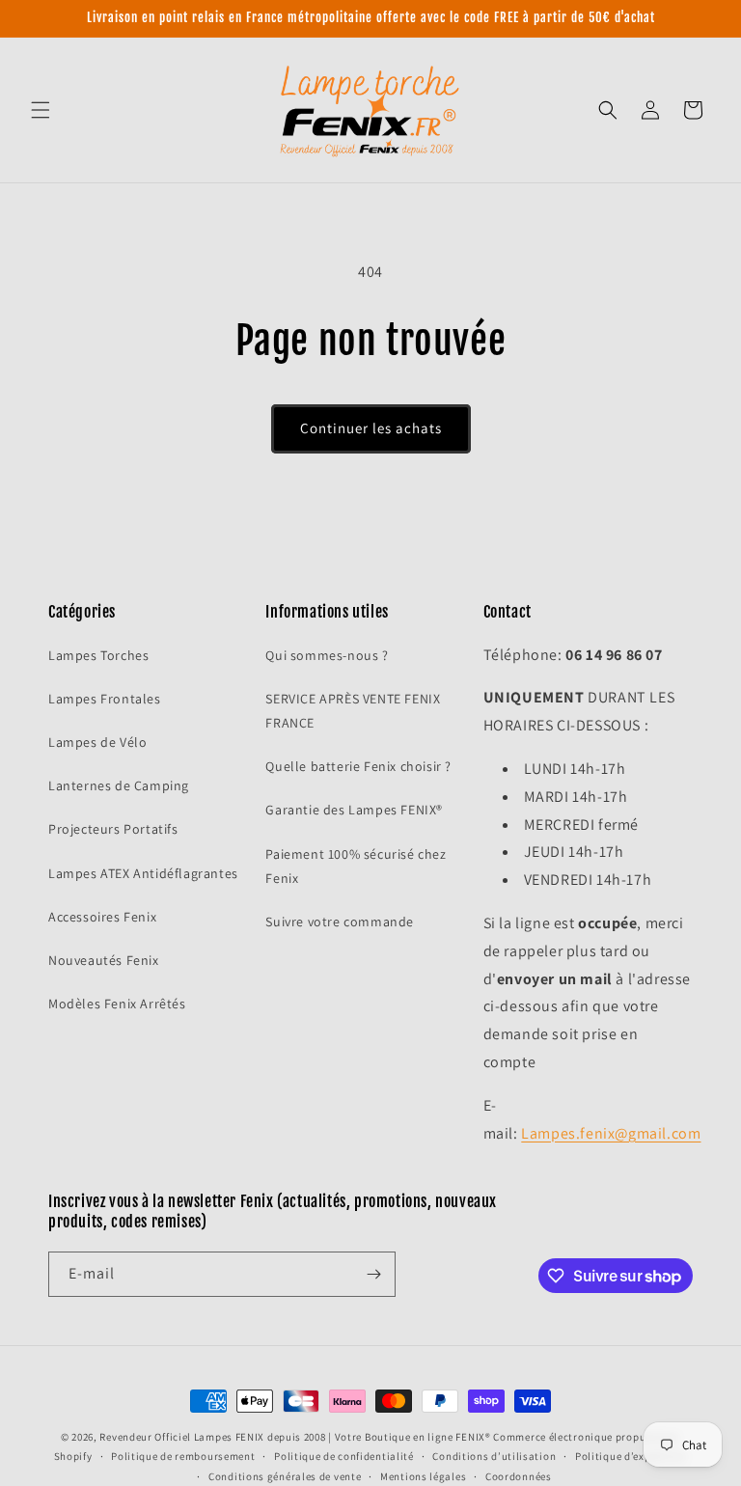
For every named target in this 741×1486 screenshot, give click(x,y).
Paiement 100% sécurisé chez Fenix (355, 866)
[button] (40, 110)
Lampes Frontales (104, 698)
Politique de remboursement (183, 1456)
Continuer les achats (371, 428)
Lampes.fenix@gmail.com (610, 1133)
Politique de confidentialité (344, 1456)
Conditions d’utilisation (494, 1456)
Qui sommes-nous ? (326, 655)
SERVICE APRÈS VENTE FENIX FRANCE (352, 710)
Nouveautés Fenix (103, 960)
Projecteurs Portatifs (113, 829)
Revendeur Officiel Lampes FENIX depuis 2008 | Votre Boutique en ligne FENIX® (294, 1437)
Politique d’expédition (631, 1456)
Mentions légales (423, 1476)
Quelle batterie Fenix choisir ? (358, 766)
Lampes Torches (98, 655)
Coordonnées (518, 1476)
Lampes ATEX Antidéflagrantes (143, 873)
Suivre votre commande (339, 921)
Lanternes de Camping (118, 785)
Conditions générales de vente (284, 1476)
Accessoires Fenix (102, 916)
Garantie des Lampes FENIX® (354, 809)
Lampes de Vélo (97, 742)
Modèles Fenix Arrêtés (117, 1003)
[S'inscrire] (373, 1274)
